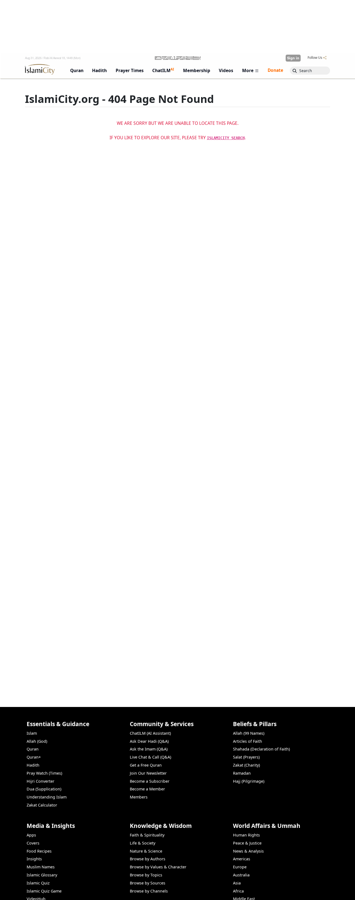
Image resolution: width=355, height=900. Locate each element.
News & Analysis (248, 851)
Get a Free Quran (146, 765)
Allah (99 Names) (248, 733)
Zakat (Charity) (246, 765)
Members (139, 797)
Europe (240, 866)
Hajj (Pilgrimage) (248, 781)
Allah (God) (37, 741)
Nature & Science (146, 851)
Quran (33, 749)
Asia (237, 883)
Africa (238, 891)
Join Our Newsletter (148, 773)
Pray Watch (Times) (44, 773)
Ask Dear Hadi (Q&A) (149, 741)
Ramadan (242, 773)
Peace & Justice (247, 843)
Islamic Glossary (42, 875)
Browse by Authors (147, 858)
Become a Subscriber (149, 781)
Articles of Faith (247, 741)
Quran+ (34, 757)
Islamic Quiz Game (44, 891)
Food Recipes (39, 851)
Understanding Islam (47, 797)
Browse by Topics (146, 875)
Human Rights (246, 835)
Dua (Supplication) (44, 789)
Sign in (293, 57)
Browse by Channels (149, 891)
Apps (31, 835)
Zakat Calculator (42, 805)
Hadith (33, 765)
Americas (241, 858)
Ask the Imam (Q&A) (149, 749)
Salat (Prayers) (246, 757)
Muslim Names (41, 866)
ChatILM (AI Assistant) (150, 733)
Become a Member (147, 789)
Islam (32, 733)
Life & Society (142, 843)
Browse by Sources (147, 883)
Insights (34, 858)
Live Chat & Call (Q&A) (150, 757)
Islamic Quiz (38, 883)
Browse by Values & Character (158, 866)
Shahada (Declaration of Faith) (261, 749)
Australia (241, 875)
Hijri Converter (40, 781)
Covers (33, 843)
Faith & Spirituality (147, 835)
